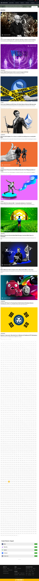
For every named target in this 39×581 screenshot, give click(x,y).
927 (29, 433)
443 (12, 385)
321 (33, 372)
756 (29, 416)
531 (35, 393)
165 (26, 356)
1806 (3, 523)
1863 (3, 529)
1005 (33, 441)
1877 (30, 529)
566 (29, 397)
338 (29, 374)
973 (8, 439)
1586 (18, 500)
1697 (12, 512)
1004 (31, 441)
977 (16, 439)
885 (22, 429)
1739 (20, 516)
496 (5, 391)
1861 (35, 527)
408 (18, 381)
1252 (33, 466)
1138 (33, 454)
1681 (18, 510)
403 (9, 381)
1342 (24, 475)
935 (9, 435)
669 (9, 408)
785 (12, 420)
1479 (31, 489)
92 (31, 349)
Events (4, 0)
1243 (16, 466)
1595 (35, 500)
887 (26, 429)
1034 (16, 445)
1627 (24, 504)
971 (5, 439)
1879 (33, 529)
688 (8, 410)
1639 (11, 506)
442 (10, 385)
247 (1, 366)
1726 (31, 514)
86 (20, 349)
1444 (1, 487)
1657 (9, 508)
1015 (16, 443)
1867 (11, 529)
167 (29, 356)
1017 (20, 443)
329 (12, 374)
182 (22, 358)
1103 (3, 452)
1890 (18, 531)
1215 (35, 462)
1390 (7, 481)
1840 (31, 525)
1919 (1, 535)
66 (18, 347)
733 (22, 414)
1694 (7, 512)
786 (14, 420)
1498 (31, 491)
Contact (7, 0)
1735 (12, 516)
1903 (7, 533)
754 (26, 416)
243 (29, 364)
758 (33, 416)
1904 (9, 533)
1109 (14, 452)
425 (14, 383)
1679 (14, 510)
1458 (28, 487)
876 (5, 429)
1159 (1, 458)
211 (5, 362)
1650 (31, 506)
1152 (24, 456)
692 (16, 410)
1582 (11, 500)
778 (35, 418)
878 (8, 429)
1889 (16, 531)
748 (14, 416)
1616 (3, 504)
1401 (28, 481)
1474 (22, 489)
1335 (11, 475)
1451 (14, 487)
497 (7, 391)
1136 (29, 454)
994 (12, 441)
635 (16, 404)
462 (12, 387)
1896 (30, 531)
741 (1, 416)
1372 (9, 479)
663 (33, 406)
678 (26, 408)
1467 (9, 489)
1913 (26, 533)
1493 (22, 491)
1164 (10, 458)
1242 (14, 466)
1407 (3, 483)
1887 (12, 531)
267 (3, 368)
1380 (24, 479)
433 (29, 383)
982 (26, 439)
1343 (26, 475)
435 (33, 383)
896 (7, 431)
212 (7, 362)
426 (16, 383)
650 (9, 406)
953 (7, 437)
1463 (1, 489)
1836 (24, 525)
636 (18, 404)
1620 (11, 504)
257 (20, 366)
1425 (1, 485)
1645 (22, 506)
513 (1, 393)
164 (24, 356)
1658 (11, 508)
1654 (3, 508)
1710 (1, 514)
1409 (7, 483)
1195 (33, 460)
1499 (33, 491)
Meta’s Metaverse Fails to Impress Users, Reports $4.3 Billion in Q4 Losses (17, 269)
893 (1, 431)
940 (18, 435)
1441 (31, 485)
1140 (1, 456)
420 (5, 383)
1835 (22, 525)
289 (8, 370)
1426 (3, 485)
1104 (5, 452)
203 (26, 360)
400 (3, 381)
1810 (10, 523)
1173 (28, 458)
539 (14, 395)
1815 (20, 523)
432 (28, 383)
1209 (24, 462)
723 (3, 414)
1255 (3, 468)
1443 (35, 485)
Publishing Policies (6, 573)
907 (28, 431)
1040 (28, 445)
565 (28, 397)
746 (10, 416)
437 (1, 385)
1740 (22, 516)
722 (1, 414)
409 (20, 381)
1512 (22, 493)
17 (33, 341)
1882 (3, 531)
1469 (12, 489)
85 (18, 349)
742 (3, 416)
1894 (26, 531)
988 (1, 441)
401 (5, 381)
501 (14, 391)
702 (35, 410)
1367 (35, 477)
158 (12, 356)
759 (35, 416)
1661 (16, 508)
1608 (24, 502)
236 (16, 364)
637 (20, 404)
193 (7, 360)
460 (9, 387)
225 (31, 362)
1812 (14, 523)
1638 (9, 506)
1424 (35, 483)
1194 (31, 460)
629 (5, 404)
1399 (24, 481)
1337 (14, 475)
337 (28, 374)
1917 (33, 533)
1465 (5, 489)
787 (16, 420)
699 (29, 410)
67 (20, 347)
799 (3, 422)
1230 (28, 464)
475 (1, 389)
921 (18, 433)
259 (24, 366)
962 (24, 437)
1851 (16, 527)
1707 (31, 512)
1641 (14, 506)
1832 (16, 525)
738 (31, 414)
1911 (22, 533)
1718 (16, 514)
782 (7, 420)
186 (29, 358)
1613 (33, 502)
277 (22, 368)
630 (7, 404)
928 (31, 433)
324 (3, 374)
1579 (5, 500)
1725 (30, 514)
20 (3, 343)
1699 (16, 512)
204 (28, 360)
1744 (30, 516)
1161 (5, 458)
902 (18, 431)
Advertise (10, 0)
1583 (12, 500)
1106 (9, 452)
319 (29, 372)
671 (12, 408)
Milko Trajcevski (3, 140)
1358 (18, 477)
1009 (5, 443)
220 (22, 362)
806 (16, 422)
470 (28, 387)
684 (1, 410)
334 (22, 374)
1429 (9, 485)
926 (28, 433)
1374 (12, 479)
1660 (14, 508)
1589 (24, 500)
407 (16, 381)
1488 (12, 491)
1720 (20, 514)
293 (16, 370)
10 (20, 341)
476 (3, 389)
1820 (30, 523)
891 (33, 429)
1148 (16, 456)
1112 (20, 452)
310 (12, 372)
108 (26, 351)
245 (33, 364)
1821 (31, 523)
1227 (22, 464)
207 (33, 360)
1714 (9, 514)
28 (18, 343)
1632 (33, 504)
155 (7, 356)
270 (8, 368)
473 (33, 387)
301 (31, 370)
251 (8, 366)
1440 (30, 485)
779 (1, 420)
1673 (3, 510)
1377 (18, 479)
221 (24, 362)
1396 (18, 481)
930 (35, 433)
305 (3, 372)
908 (29, 431)
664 (35, 406)
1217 (3, 464)
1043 (33, 445)
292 (14, 370)
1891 (20, 531)
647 (3, 406)
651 (10, 406)
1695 (9, 512)
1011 (8, 443)
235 (14, 364)
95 (1, 351)
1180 (5, 460)
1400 (26, 481)
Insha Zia (2, 42)
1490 (16, 491)
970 (3, 439)
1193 (29, 460)
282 (31, 368)
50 (24, 345)
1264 (20, 468)
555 (9, 397)
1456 (24, 487)
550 (35, 395)
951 (3, 437)
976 (14, 439)
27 (16, 343)
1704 (26, 512)
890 (31, 429)
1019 (24, 443)
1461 (33, 487)
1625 (20, 504)
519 (12, 393)
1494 (24, 491)
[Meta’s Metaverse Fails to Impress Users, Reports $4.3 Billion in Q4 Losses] (19, 266)
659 (26, 406)
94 (35, 349)
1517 (31, 493)
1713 (7, 514)
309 (10, 372)
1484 (5, 491)
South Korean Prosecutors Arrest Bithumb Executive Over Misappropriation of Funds (18, 170)
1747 (35, 516)
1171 (24, 458)
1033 (14, 445)
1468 (11, 489)
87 (22, 349)
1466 (7, 489)
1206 (18, 462)
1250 (30, 466)
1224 (16, 464)
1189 (22, 460)
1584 (14, 500)
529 (31, 393)
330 (14, 374)
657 (22, 406)
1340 (20, 475)
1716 (12, 514)
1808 (7, 523)
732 (20, 414)
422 (8, 383)
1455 (22, 487)
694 (20, 410)
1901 (3, 533)
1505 (9, 493)
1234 (35, 464)
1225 (18, 464)
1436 (22, 485)
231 (7, 364)
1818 (26, 523)
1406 (1, 483)
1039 (26, 445)
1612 (31, 502)
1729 (1, 516)
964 (28, 437)
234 (12, 364)
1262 (16, 468)
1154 (28, 456)
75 (35, 347)
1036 (20, 445)
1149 (18, 456)
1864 (5, 529)
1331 (3, 475)
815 (33, 422)
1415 (18, 483)
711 (16, 412)
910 (33, 431)
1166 (14, 458)
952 (5, 437)
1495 (26, 491)
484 (18, 389)
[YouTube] (30, 0)
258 (22, 366)
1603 (14, 502)
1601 (10, 502)
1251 (31, 466)
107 (24, 351)
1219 (7, 464)
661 (29, 406)
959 (18, 437)
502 (16, 391)
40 (5, 345)
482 (14, 389)
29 (20, 343)
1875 (26, 529)
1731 (5, 516)
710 (14, 412)
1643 (18, 506)
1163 (9, 458)
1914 (28, 533)
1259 (11, 468)
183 (24, 358)
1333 (7, 475)
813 (29, 422)
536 (9, 395)
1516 (29, 493)
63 (12, 347)
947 (31, 435)
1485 (7, 491)
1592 (30, 500)
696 (24, 410)
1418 (24, 483)
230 (5, 364)
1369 (3, 479)
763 (7, 418)
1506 (11, 493)
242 (28, 364)
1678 (12, 510)
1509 (16, 493)
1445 (3, 487)
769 (18, 418)
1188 (20, 460)
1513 (24, 493)
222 (26, 362)
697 (26, 410)
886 (24, 429)
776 (31, 418)
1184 (12, 460)
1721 (22, 514)
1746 (33, 516)
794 (29, 420)
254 (14, 366)
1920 (3, 535)
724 (5, 414)
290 (10, 370)
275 (18, 368)
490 (29, 389)
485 (20, 389)
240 (24, 364)
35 (31, 343)
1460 (31, 487)
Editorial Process (5, 571)
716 (26, 412)
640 (26, 404)
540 (16, 395)
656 (20, 406)
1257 (7, 468)
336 (26, 374)
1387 (1, 481)
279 (26, 368)
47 (18, 345)
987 (35, 439)
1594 (33, 500)
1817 (24, 523)
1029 (7, 445)
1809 (9, 523)
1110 (16, 452)
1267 (26, 468)
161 (18, 356)
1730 (3, 516)
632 (10, 404)
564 (26, 397)
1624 (18, 504)
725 (7, 414)
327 (8, 374)
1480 (33, 489)
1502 (3, 493)
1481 (35, 489)
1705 (28, 512)
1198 (3, 462)
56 (35, 345)
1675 (7, 510)
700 (31, 410)
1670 (33, 508)
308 (8, 372)
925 (26, 433)
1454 (20, 487)
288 (7, 370)
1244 (18, 466)
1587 (20, 500)
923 (22, 433)
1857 (28, 527)
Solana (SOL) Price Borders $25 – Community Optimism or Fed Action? (16, 203)
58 (3, 347)
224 (29, 362)
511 (33, 391)
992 (9, 441)
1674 (5, 510)
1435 (20, 485)
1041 (29, 445)
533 (3, 395)
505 (22, 391)
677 (24, 408)
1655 (5, 508)
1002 (28, 441)
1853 (20, 527)
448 (22, 385)
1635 (3, 506)
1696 (11, 512)
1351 (5, 477)
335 (24, 374)
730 (16, 414)
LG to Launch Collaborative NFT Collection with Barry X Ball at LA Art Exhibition (18, 39)
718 (29, 412)
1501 (1, 493)
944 (26, 435)
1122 (3, 454)
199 (18, 360)
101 (12, 351)
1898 (33, 531)
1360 (22, 477)
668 (7, 408)
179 (16, 358)
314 (20, 372)
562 (22, 397)
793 (28, 420)
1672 (1, 510)
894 (3, 431)
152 (1, 356)
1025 (35, 443)
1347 (33, 475)
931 (1, 435)
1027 (3, 445)
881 (14, 429)
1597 (3, 502)
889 (29, 429)
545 (26, 395)
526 (26, 393)
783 (8, 420)
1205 (16, 462)
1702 (22, 512)
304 (1, 372)
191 (3, 360)
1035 (18, 445)
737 (29, 414)
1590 (26, 500)
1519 (35, 493)
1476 (26, 489)
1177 (35, 458)
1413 (14, 483)
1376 (16, 479)
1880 (35, 529)
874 (1, 429)
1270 (31, 468)
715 (24, 412)
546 (28, 395)
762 (5, 418)
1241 (12, 466)
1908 (16, 533)
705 (5, 412)
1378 (20, 479)
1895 (28, 531)
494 (1, 391)
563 (24, 397)
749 (16, 416)
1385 (33, 479)
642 (29, 404)
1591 (28, 500)
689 (10, 410)
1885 (9, 531)
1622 (14, 504)
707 (8, 412)
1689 (33, 510)
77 (3, 349)
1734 (11, 516)
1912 (24, 533)
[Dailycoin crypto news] (4, 2)
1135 (28, 454)
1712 (5, 514)
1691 (1, 512)
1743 (28, 516)
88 (24, 349)
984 (29, 439)
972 (7, 439)
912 (1, 433)
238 (20, 364)
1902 (5, 533)
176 (10, 358)
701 (33, 410)
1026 (1, 445)
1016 (18, 443)
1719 (18, 514)
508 (28, 391)
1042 (31, 445)
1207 (20, 462)
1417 (22, 483)
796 (33, 420)
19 (1, 343)
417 (35, 381)
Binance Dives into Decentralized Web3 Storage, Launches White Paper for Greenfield (17, 236)
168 (31, 356)
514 (3, 393)
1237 (5, 466)
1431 (12, 485)
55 (33, 345)
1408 (5, 483)
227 (35, 362)
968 (35, 437)
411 (24, 381)
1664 (22, 508)
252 (10, 366)
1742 (26, 516)
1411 (10, 483)
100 (10, 351)
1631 (31, 504)
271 (10, 368)
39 (3, 345)
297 (24, 370)
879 (10, 429)
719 (31, 412)
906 (26, 431)
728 (12, 414)
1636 (5, 506)
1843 (1, 527)
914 (5, 433)
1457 (26, 487)
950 (1, 437)
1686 (28, 510)
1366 (33, 477)
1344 (28, 475)
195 (10, 360)
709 (12, 412)
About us (2, 0)
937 (12, 435)
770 (20, 418)
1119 (33, 452)
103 (16, 351)
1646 (24, 506)
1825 (3, 525)
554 (7, 397)
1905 (11, 533)
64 (14, 347)
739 (33, 414)
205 (29, 360)
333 (20, 374)
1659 (12, 508)
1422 (31, 483)
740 (35, 414)
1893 (24, 531)
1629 (28, 504)
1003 (30, 441)
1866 (9, 529)
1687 (30, 510)
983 (28, 439)
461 (10, 387)
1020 (26, 443)
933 (5, 435)
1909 (18, 533)
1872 (20, 529)
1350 (3, 477)
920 (16, 433)
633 (12, 404)
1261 (14, 468)
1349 (1, 477)
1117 (29, 452)
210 (3, 362)
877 (7, 429)
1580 (7, 500)
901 (16, 431)
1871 (18, 529)
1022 (30, 443)
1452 (16, 487)
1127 (12, 454)
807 (18, 422)
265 (35, 366)
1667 (28, 508)
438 (3, 385)
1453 (18, 487)
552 (3, 397)
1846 (7, 527)
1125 (9, 454)
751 (20, 416)
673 (16, 408)
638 (22, 404)
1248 (26, 466)
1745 (31, 516)
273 (14, 368)
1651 (33, 506)
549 (33, 395)
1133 (24, 454)
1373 (10, 479)
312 (16, 372)
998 (20, 441)
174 (7, 358)
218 (18, 362)
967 (33, 437)
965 (29, 437)
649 (7, 406)
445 (16, 385)
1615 (1, 504)
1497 (30, 491)
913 (3, 433)
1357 (16, 477)
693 (18, 410)
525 (24, 393)
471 (29, 387)
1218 (5, 464)
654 (16, 406)
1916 (31, 533)
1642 (16, 506)
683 (35, 408)
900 (14, 431)
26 (14, 343)
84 (16, 349)
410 (22, 381)
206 (31, 360)
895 (5, 431)
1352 (7, 477)
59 (5, 347)
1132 (22, 454)
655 (18, 406)
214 (10, 362)
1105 (7, 452)
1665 (24, 508)
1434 (18, 485)
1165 (12, 458)
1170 (22, 458)
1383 (30, 479)
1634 (1, 506)
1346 (31, 475)
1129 (16, 454)
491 (31, 389)
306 (5, 372)
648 (5, 406)
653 (14, 406)
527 (28, 393)
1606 (20, 502)
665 (1, 408)
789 (20, 420)
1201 (9, 462)
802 (8, 422)
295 (20, 370)
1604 (16, 502)
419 (3, 383)
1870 (16, 529)
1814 (18, 523)
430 (24, 383)
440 (7, 385)
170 (35, 356)
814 (31, 422)
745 (9, 416)
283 (33, 368)
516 (7, 393)
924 (24, 433)
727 (10, 414)
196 (12, 360)
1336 (12, 475)
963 (26, 437)
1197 (1, 462)
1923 (9, 535)
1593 (31, 500)
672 (14, 408)
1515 (28, 493)
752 (22, 416)
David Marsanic (3, 273)
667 (5, 408)
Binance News (2, 233)
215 (12, 362)
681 (31, 408)
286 (3, 370)
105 (20, 351)
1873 (22, 529)
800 (5, 422)
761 (3, 418)
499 (10, 391)
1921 (5, 535)
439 (5, 385)
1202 (11, 462)
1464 (3, 489)
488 (26, 389)
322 (35, 372)
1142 (5, 456)
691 (14, 410)
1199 (5, 462)
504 (20, 391)
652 (12, 406)
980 (22, 439)
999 (22, 441)
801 (7, 422)
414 (29, 381)
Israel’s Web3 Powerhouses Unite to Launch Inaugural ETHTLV (14, 72)
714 (22, 412)
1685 (26, 510)
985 (31, 439)
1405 (35, 481)
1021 (28, 443)
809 (22, 422)
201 (22, 360)
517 (8, 393)
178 (14, 358)
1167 (16, 458)
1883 (5, 531)
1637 (7, 506)
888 (28, 429)
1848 (11, 527)
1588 (22, 500)
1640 (12, 506)
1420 (28, 483)
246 (35, 364)
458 (5, 387)
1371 (7, 479)
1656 (7, 508)
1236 (3, 466)
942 (22, 435)
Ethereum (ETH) (3, 134)
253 (12, 366)
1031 (10, 445)
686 (5, 410)
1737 (16, 516)
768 (16, 418)
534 (5, 395)
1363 (28, 477)
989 (3, 441)
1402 (30, 481)
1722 (24, 514)
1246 (22, 466)
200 (20, 360)
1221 (10, 464)
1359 (20, 477)
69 (24, 347)
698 (28, 410)
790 (22, 420)
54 (31, 345)
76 (1, 349)
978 (18, 439)
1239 (9, 466)
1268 (28, 468)
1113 (22, 452)
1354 (11, 477)
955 (10, 437)
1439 (28, 485)
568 (33, 397)
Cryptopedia (19, 568)
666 (3, 408)
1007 (1, 443)
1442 (33, 485)
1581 (9, 500)
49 (22, 345)
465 (18, 387)
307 (7, 372)
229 (3, 364)
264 (33, 366)
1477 (28, 489)
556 (10, 397)
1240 (11, 466)
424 (12, 383)
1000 (24, 441)
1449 (11, 487)
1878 (31, 529)
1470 (14, 489)
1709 (35, 512)
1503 (5, 493)
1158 (35, 456)
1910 (20, 533)
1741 (24, 516)
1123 (5, 454)
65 (16, 347)
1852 (18, 527)
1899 (35, 531)
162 (20, 356)
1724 (28, 514)
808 (20, 422)
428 (20, 383)
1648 (28, 506)
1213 (31, 462)
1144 (9, 456)
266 (1, 368)
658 (24, 406)
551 (1, 397)
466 (20, 387)
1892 (22, 531)
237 (18, 364)
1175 (31, 458)
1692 (3, 512)
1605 (18, 502)
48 (20, 345)
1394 (14, 481)
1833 (18, 525)
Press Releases (3, 70)
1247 (24, 466)
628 (3, 404)
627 (1, 404)
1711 (3, 514)
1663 (20, 508)
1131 (20, 454)
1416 (20, 483)
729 (14, 414)
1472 (18, 489)
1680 (16, 510)
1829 (11, 525)
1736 (14, 516)
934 (7, 435)
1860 (33, 527)
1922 (7, 535)
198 (16, 360)
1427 (5, 485)
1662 (18, 508)
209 (1, 362)
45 (14, 345)
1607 (22, 502)
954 (9, 437)
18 (35, 341)
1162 (7, 458)
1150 (20, 456)
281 (29, 368)
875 (3, 429)
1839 (30, 525)
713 (20, 412)
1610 (28, 502)
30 (22, 343)
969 (1, 439)
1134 (26, 454)
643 (31, 404)
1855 (24, 527)
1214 (33, 462)
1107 (10, 452)
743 (5, 416)
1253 (35, 466)
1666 (26, 508)
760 (1, 418)
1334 (9, 475)
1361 (24, 477)
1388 (3, 481)
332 (18, 374)
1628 (26, 504)
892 (35, 429)
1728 (35, 514)
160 (16, 356)
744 (7, 416)
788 (18, 420)
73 (31, 347)
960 (20, 437)
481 (12, 389)
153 (3, 356)
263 (31, 366)
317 (26, 372)
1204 (14, 462)
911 (35, 431)
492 (33, 389)
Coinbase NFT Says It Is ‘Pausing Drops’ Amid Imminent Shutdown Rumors (17, 303)
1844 (3, 527)
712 (18, 412)
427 (18, 383)
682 (33, 408)
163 (22, 356)
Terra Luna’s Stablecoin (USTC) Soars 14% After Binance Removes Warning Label (18, 104)
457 (3, 387)
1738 (18, 516)
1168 (18, 458)
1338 (16, 475)
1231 (29, 464)
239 (22, 364)
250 (7, 366)
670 (10, 408)
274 (16, 368)
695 (22, 410)
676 (22, 408)
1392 (11, 481)
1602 (12, 502)
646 (1, 406)
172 (3, 358)
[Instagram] (32, 0)
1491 (18, 491)
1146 (12, 456)
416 (33, 381)
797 (35, 420)
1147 (14, 456)
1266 (24, 468)
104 (18, 351)
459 (7, 387)
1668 (30, 508)
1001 (26, 441)
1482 (1, 491)
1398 (22, 481)
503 (18, 391)
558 (14, 397)
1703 (24, 512)
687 (7, 410)
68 (22, 347)
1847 (9, 527)
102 (14, 351)
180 (18, 358)
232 (8, 364)
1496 (28, 491)
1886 (11, 531)
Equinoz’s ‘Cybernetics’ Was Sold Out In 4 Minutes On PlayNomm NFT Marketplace (19, 335)
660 (28, 406)
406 (14, 381)
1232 (31, 464)
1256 (5, 468)
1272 (35, 468)
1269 (30, 468)
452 (29, 385)
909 (31, 431)
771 (22, 418)
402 (7, 381)
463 (14, 387)
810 (24, 422)
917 (10, 433)
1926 (14, 535)
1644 (20, 506)
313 (18, 372)
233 (10, 364)
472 (31, 387)
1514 (26, 493)
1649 (30, 506)
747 (12, 416)
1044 (35, 445)
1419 (26, 483)
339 (31, 374)
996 (16, 441)
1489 (14, 491)
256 (18, 366)
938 (14, 435)
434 (31, 383)
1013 (12, 443)
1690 (35, 510)
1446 (5, 487)
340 (33, 374)
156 (8, 356)
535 (7, 395)
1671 (35, 508)
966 (31, 437)
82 (12, 349)
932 (3, 435)
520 (14, 393)
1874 (24, 529)
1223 (14, 464)
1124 (7, 454)
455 (35, 385)
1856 (26, 527)
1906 (12, 533)
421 (7, 383)
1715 (10, 514)
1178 (1, 460)
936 (10, 435)
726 (8, 414)
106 (22, 351)
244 (31, 364)
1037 (22, 445)
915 (7, 433)
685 (3, 410)
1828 (9, 525)
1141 (3, 456)
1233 (33, 464)
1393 (12, 481)
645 (35, 404)
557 (12, 397)
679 (28, 408)
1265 (22, 468)
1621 (12, 504)
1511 (20, 493)
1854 (22, 527)
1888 (14, 531)
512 (35, 391)
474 (35, 387)
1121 (1, 454)
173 (5, 358)
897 (8, 431)
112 (33, 351)
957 (14, 437)
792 (26, 420)
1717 (14, 514)
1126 (10, 454)
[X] (33, 0)
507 (26, 391)
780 (3, 420)
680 (29, 408)
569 (35, 397)
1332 (5, 475)
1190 (24, 460)
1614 (35, 502)
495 (3, 391)
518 (10, 393)
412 (26, 381)
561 (20, 397)
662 (31, 406)
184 (26, 358)
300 (29, 370)
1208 (22, 462)
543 (22, 395)
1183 (10, 460)
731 (18, 414)
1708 (33, 512)
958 (16, 437)
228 (1, 364)
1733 (9, 516)
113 (35, 351)
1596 (1, 502)
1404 (33, 481)
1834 (20, 525)
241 (26, 364)
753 (24, 416)
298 (26, 370)
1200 (7, 462)
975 (12, 439)
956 (12, 437)
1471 (16, 489)
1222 (12, 464)
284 (35, 368)
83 (14, 349)
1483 (3, 491)
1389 (5, 481)
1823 (35, 523)
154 (5, 356)
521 (16, 393)
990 (5, 441)
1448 (9, 487)
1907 (14, 533)
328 (10, 374)
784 (10, 420)
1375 (14, 479)
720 (33, 412)
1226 (20, 464)
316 (24, 372)
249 (5, 366)
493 (35, 389)
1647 (26, 506)
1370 (5, 479)
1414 (16, 483)
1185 (14, 460)
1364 (30, 477)
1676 (9, 510)
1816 (22, 523)
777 (33, 418)
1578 (3, 500)
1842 (35, 525)
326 (7, 374)
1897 (31, 531)
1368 (1, 479)
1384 (31, 479)
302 (33, 370)
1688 (31, 510)
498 (9, 391)
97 (5, 351)
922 (20, 433)
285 (1, 370)
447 (20, 385)
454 (33, 385)
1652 (35, 506)
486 (22, 389)
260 (26, 366)
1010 (7, 443)
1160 (3, 458)
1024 (33, 443)
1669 (31, 508)
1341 (22, 475)
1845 (5, 527)
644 (33, 404)
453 (31, 385)
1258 (9, 468)
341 (35, 374)
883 (18, 429)
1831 (14, 525)
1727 (33, 514)
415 (31, 381)
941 (20, 435)
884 (20, 429)
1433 (16, 485)
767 (14, 418)
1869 (14, 529)
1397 (20, 481)
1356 (14, 477)
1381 (26, 479)
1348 (35, 475)
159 (14, 356)
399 (1, 381)
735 (26, 414)
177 (12, 358)
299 (28, 370)
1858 (30, 527)
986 (33, 439)
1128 (14, 454)
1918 (35, 533)
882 (16, 429)
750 (18, 416)
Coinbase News (3, 301)
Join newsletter (13, 0)
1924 (11, 535)
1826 (5, 525)
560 (18, 397)
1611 (29, 502)
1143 (7, 456)
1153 (26, 456)
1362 (26, 477)
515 (5, 393)
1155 (29, 456)
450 (26, 385)
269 (7, 368)
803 (10, 422)
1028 (5, 445)
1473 (20, 489)
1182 (8, 460)
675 (20, 408)
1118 (31, 452)
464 (16, 387)
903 (20, 431)
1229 (26, 464)
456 (1, 387)
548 (31, 395)
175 (8, 358)
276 (20, 368)
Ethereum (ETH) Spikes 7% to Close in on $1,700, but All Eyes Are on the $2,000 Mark (18, 137)
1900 (1, 533)
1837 (26, 525)
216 (14, 362)
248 (3, 366)
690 (12, 410)
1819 (28, 523)
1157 (33, 456)
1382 (28, 479)
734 (24, 414)
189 (35, 358)
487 (24, 389)
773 (26, 418)
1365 (31, 477)
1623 (16, 504)
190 (1, 360)
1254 (1, 468)
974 (10, 439)
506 (24, 391)
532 (1, 395)
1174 (29, 458)
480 (10, 389)
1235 (1, 466)
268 (5, 368)
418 (1, 383)
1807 (5, 523)
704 (3, 412)
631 (8, 404)
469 (26, 387)
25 (12, 343)
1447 (7, 487)
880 (12, 429)
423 (10, 383)
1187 (18, 460)
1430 (11, 485)
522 (18, 393)
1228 (24, 464)
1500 (35, 491)
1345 (30, 475)
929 (33, 433)
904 (22, 431)
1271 (33, 468)
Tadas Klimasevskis (3, 107)
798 (1, 422)
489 (28, 389)
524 (22, 393)
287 (5, 370)
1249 (28, 466)
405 (12, 381)
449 (24, 385)
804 (12, 422)
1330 (1, 475)
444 (14, 385)
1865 (7, 529)
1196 (35, 460)
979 (20, 439)
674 (18, 408)
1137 (31, 454)
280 (28, 368)
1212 (29, 462)
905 (24, 431)
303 (35, 370)
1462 (35, 487)
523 (20, 393)
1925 (12, 535)
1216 (1, 464)
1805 (1, 523)
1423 (33, 483)
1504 (7, 493)
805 (14, 422)
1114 (24, 452)
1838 (28, 525)
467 (22, 387)
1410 (9, 483)
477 (5, 389)
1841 (33, 525)
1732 (7, 516)
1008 (3, 443)
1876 (28, 529)
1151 (22, 456)
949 (35, 435)
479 (9, 389)
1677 (11, 510)
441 (8, 385)
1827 (7, 525)
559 (16, 397)
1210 (26, 462)
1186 (16, 460)
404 (10, 381)
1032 (12, 445)
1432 (14, 485)
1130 (18, 454)
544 (24, 395)
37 (35, 343)
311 (14, 372)
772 (24, 418)
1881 (1, 531)
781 (5, 420)
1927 (16, 535)
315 (22, 372)
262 (29, 366)
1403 (31, 481)
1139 (35, 454)
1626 (22, 504)
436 (35, 383)
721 (35, 412)
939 (16, 435)
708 (10, 412)
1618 (7, 504)
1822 (33, 523)
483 (16, 389)
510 (31, 391)
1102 (1, 452)
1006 (35, 441)
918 (12, 433)
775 (29, 418)
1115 (26, 452)
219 (20, 362)
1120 (35, 452)
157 (10, 356)
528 (29, 393)
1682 (20, 510)
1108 (12, 452)
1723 (26, 514)
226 (33, 362)
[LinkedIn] (31, 0)
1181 (7, 460)
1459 (30, 487)
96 (3, 351)
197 (14, 360)
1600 (9, 502)
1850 (14, 527)
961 (22, 437)
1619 (9, 504)
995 (14, 441)
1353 (9, 477)
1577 (1, 500)
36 (33, 343)
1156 (31, 456)
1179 (3, 460)
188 (33, 358)
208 (35, 360)
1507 (12, 493)
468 (24, 387)
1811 (12, 523)
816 (35, 422)
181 (20, 358)
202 (24, 360)
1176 (33, 458)
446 (18, 385)
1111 (18, 452)
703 (1, 412)
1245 (20, 466)
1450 (12, 487)
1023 (31, 443)
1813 (16, 523)
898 (10, 431)
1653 (1, 508)
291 (12, 370)
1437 (24, 485)
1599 (7, 502)
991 (7, 441)
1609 (26, 502)
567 (31, 397)
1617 (5, 504)
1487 (11, 491)
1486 (9, 491)
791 (24, 420)
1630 (30, 504)
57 (1, 347)
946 (29, 435)
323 (1, 374)
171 (1, 358)
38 (1, 345)
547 (29, 395)
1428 (7, 485)
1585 (16, 500)
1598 (5, 502)
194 (8, 360)
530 (33, 393)
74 (33, 347)
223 (28, 362)
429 (22, 383)
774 (28, 418)
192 (5, 360)
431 (26, 383)
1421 (29, 483)
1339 (18, 475)
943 (24, 435)
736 (28, 414)
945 (28, 435)
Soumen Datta (3, 173)
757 (31, 416)
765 (10, 418)
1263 (18, 468)
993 (10, 441)
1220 (9, 464)
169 (33, 356)
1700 (18, 512)
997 (18, 441)
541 (18, 395)
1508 (14, 493)
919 (14, 433)
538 (12, 395)
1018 (22, 443)
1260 (12, 468)
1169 (20, 458)
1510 (18, 493)
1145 (10, 456)
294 (18, 370)
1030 (9, 445)
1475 (24, 489)
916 (8, 433)
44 (12, 345)
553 (5, 397)
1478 (30, 489)
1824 (1, 525)
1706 (30, 512)
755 (28, 416)
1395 (16, 481)
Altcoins (2, 102)
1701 (20, 512)
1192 (28, 460)
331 (16, 374)
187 (31, 358)
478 (7, 389)
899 (12, 431)
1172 (26, 458)
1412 (12, 483)
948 (33, 435)
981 (24, 439)
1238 (7, 466)
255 (16, 366)
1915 (29, 533)
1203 (12, 462)
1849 (12, 527)
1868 (12, 529)
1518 (33, 493)
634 (14, 404)
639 (24, 404)
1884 (7, 531)
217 (16, 362)
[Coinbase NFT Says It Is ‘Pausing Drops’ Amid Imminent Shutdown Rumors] (19, 299)
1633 (35, 504)
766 (12, 418)
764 (9, 418)
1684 (24, 510)
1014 (14, 443)
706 (7, 412)
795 (31, 420)
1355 (12, 477)
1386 (35, 479)
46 (16, 345)
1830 (12, 525)
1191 (26, 460)
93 (33, 349)
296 (22, 370)
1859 (31, 527)
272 (12, 368)
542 (20, 395)
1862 (1, 529)
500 (12, 391)
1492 (20, 491)
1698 (14, 512)
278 (24, 368)
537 (10, 395)
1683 (22, 510)
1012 (10, 443)
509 (29, 391)
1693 (5, 512)
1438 (26, 485)
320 (31, 372)
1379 (22, 479)
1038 (24, 445)
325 (5, 374)
